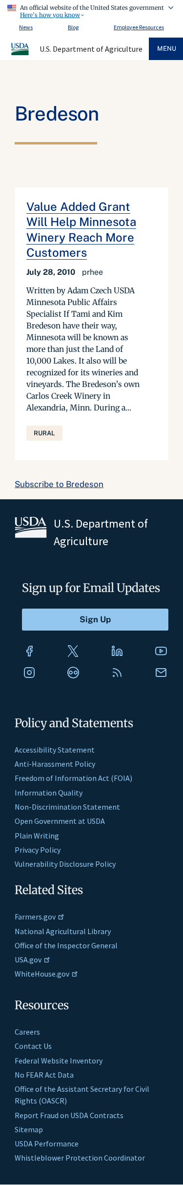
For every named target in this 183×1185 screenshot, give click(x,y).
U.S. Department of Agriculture (91, 49)
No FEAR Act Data (44, 1075)
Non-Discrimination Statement (67, 807)
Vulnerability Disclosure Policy (65, 864)
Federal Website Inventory (58, 1060)
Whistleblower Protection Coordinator (80, 1158)
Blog (73, 27)
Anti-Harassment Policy (55, 764)
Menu (166, 48)
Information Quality (48, 792)
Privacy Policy (38, 850)
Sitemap (29, 1129)
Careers (27, 1032)
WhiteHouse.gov (42, 974)
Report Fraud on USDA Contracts (69, 1115)
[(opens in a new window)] (29, 651)
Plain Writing (37, 835)
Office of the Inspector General (66, 945)
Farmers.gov (35, 916)
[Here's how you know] (91, 10)
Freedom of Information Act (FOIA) (73, 778)
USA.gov (28, 959)
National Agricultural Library (63, 931)
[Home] (20, 54)
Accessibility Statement (55, 750)
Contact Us (33, 1046)
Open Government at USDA (60, 821)
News (26, 27)
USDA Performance (47, 1143)
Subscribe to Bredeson (59, 484)
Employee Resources (139, 27)
